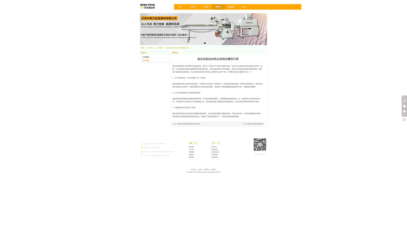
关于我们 (191, 149)
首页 (142, 48)
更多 (195, 143)
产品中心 (200, 169)
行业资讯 (160, 48)
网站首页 (191, 147)
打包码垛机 (215, 154)
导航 (191, 143)
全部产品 (214, 147)
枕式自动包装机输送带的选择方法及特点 (188, 124)
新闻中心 (151, 48)
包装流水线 (215, 149)
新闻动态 (191, 154)
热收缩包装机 (215, 152)
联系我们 (191, 157)
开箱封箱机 (215, 157)
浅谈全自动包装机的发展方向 (255, 124)
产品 (213, 143)
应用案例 (191, 152)
